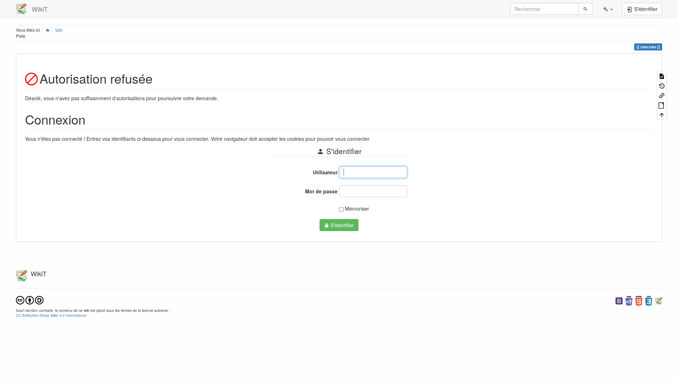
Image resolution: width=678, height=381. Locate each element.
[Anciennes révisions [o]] (661, 85)
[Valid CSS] (648, 300)
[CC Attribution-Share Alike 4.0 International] (29, 299)
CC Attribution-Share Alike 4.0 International (51, 315)
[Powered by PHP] (628, 300)
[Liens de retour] (661, 95)
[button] (608, 9)
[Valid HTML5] (638, 300)
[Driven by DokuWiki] (658, 300)
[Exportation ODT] (661, 104)
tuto (59, 30)
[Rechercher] (585, 9)
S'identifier (341, 225)
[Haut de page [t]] (661, 114)
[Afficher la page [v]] (661, 75)
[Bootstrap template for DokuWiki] (619, 300)
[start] (48, 30)
